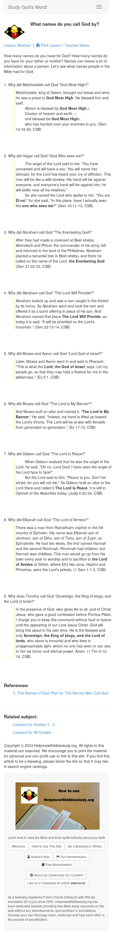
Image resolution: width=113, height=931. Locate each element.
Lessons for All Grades (32, 732)
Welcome (18, 846)
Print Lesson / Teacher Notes (64, 45)
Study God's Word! (27, 6)
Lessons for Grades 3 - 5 (34, 724)
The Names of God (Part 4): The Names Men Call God (62, 692)
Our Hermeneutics (72, 856)
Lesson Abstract (17, 45)
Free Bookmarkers (58, 864)
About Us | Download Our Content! (58, 875)
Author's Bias (40, 856)
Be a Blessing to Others (84, 846)
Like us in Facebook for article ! (56, 883)
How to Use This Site (46, 846)
